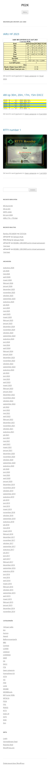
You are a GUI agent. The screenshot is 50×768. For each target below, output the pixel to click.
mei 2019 (6, 506)
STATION (22, 233)
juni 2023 (6, 376)
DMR (5, 658)
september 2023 (9, 367)
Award (5, 636)
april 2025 (6, 314)
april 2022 (6, 416)
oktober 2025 (8, 295)
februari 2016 (8, 587)
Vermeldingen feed (10, 741)
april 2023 (6, 382)
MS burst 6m (8, 206)
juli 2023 (6, 373)
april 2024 (6, 348)
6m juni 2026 (8, 215)
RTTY (5, 710)
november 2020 (9, 456)
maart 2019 (7, 509)
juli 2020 (6, 469)
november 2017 (9, 540)
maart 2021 (7, 447)
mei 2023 (6, 379)
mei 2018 (6, 528)
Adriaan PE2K (18, 237)
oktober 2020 (8, 460)
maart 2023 (7, 385)
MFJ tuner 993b (9, 695)
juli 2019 (6, 500)
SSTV (5, 717)
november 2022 (9, 398)
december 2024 (9, 326)
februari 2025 (8, 320)
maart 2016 (7, 583)
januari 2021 (7, 450)
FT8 (4, 667)
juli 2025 (6, 305)
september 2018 (9, 518)
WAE (5, 720)
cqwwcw (6, 652)
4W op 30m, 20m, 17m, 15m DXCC (23, 95)
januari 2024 (7, 354)
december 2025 (9, 289)
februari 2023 (8, 388)
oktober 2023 (8, 364)
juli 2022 (6, 407)
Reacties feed (8, 744)
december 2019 (9, 484)
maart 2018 (7, 531)
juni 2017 (6, 556)
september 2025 (9, 298)
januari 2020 (7, 481)
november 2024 (9, 329)
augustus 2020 (8, 466)
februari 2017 (8, 562)
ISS (4, 679)
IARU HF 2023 (11, 34)
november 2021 (9, 425)
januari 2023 (7, 391)
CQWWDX (7, 655)
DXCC (5, 664)
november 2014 (9, 611)
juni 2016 (6, 574)
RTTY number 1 (12, 130)
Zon (4, 723)
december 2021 (9, 422)
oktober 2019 (8, 491)
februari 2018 (8, 534)
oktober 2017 (8, 543)
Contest (6, 645)
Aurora (5, 633)
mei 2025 (6, 311)
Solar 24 (6, 714)
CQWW (5, 648)
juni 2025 (6, 308)
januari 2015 (7, 605)
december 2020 (9, 453)
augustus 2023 (8, 370)
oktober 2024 (8, 333)
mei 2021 (6, 441)
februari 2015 (8, 602)
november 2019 (9, 487)
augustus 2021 (8, 432)
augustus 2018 (8, 521)
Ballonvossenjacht (10, 639)
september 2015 (9, 593)
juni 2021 (6, 438)
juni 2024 (6, 342)
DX (4, 661)
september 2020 (9, 463)
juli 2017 (6, 552)
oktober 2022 (8, 401)
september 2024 (9, 336)
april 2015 (6, 596)
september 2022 (9, 404)
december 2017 (9, 537)
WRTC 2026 (7, 212)
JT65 (4, 683)
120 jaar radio (8, 627)
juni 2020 (6, 472)
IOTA (5, 676)
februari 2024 (8, 351)
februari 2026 (8, 283)
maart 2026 (7, 280)
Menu (25, 12)
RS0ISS (5, 707)
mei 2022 (6, 413)
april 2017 (6, 559)
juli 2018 (6, 525)
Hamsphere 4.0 (9, 673)
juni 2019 (6, 503)
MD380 (5, 689)
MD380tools (7, 692)
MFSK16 (6, 698)
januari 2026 (7, 286)
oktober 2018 (8, 515)
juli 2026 (6, 271)
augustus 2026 (8, 267)
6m (4, 630)
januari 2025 (7, 323)
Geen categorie (30, 76)
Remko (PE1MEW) (10, 233)
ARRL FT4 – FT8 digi (10, 218)
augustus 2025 (8, 302)
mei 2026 (6, 274)
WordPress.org (8, 748)
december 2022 (9, 394)
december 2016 (9, 565)
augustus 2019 (8, 497)
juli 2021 (6, 435)
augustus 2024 (8, 339)
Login (5, 738)
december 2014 (9, 608)
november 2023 (9, 360)
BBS (4, 642)
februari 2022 (8, 419)
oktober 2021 (8, 429)
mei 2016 (6, 577)
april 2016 (6, 580)
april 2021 (6, 444)
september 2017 (9, 546)
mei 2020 (6, 475)
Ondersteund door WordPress (13, 763)
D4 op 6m (6, 209)
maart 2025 (7, 317)
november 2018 (9, 512)
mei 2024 (6, 345)
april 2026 (6, 277)
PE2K (25, 5)
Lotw (5, 686)
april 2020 (6, 478)
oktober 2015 (8, 590)
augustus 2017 (8, 549)
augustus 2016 (8, 571)
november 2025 (9, 292)
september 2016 (9, 568)
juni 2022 (6, 410)
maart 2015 (7, 599)
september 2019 (9, 494)
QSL (4, 704)
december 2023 (9, 357)
